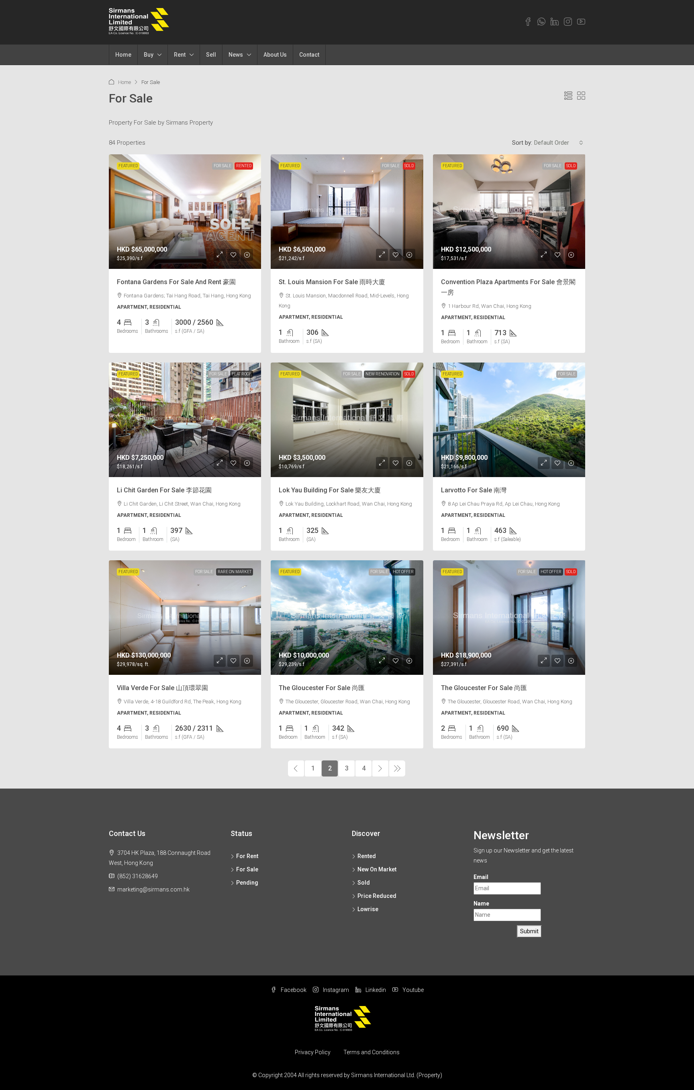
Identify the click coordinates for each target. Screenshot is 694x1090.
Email (481, 877)
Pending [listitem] (247, 882)
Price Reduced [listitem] (376, 896)
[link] (185, 211)
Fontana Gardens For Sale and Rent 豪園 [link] (176, 282)
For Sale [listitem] (247, 869)
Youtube (412, 990)
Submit (529, 931)
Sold (409, 166)
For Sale (222, 166)
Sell (211, 54)
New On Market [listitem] (376, 869)
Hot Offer (403, 572)
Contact (309, 54)
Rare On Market (234, 572)
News (236, 54)
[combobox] (558, 142)
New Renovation (382, 374)
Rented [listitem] (366, 856)
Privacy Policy (313, 1052)
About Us (275, 54)
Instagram (335, 990)
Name (481, 903)
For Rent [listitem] (247, 856)
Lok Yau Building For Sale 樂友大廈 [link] (330, 490)
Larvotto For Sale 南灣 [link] (473, 490)
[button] (568, 96)
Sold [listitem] (363, 882)
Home (123, 54)
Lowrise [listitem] (367, 909)
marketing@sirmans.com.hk (153, 889)
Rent (180, 54)
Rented (243, 166)
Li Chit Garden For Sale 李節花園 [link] (164, 490)
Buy (148, 54)
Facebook (293, 990)
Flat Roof (241, 374)
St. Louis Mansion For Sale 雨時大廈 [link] (332, 282)
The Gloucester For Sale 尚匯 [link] (322, 688)
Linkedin (375, 990)
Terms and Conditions (371, 1052)
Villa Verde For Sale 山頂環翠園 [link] (162, 688)
